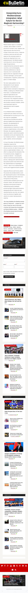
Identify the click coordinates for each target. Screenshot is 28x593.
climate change (13, 225)
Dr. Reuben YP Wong (13, 414)
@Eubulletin (10, 25)
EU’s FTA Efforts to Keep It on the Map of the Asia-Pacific (16, 427)
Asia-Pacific (7, 401)
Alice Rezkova (13, 421)
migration (19, 227)
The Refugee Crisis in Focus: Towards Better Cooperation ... (11, 584)
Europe (10, 227)
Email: (15, 264)
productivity (10, 228)
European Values (7, 581)
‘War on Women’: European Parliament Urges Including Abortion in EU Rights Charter (13, 357)
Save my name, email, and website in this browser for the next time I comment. (13, 272)
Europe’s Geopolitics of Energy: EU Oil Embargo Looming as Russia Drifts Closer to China (13, 455)
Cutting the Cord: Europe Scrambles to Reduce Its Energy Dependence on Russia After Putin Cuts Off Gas (16, 474)
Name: (4, 264)
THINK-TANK (15, 232)
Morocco (5, 228)
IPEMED (14, 227)
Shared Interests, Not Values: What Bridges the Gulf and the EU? (13, 301)
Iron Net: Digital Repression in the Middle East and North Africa (16, 310)
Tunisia (9, 230)
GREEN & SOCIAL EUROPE (10, 345)
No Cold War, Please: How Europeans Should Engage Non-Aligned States (16, 327)
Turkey (12, 230)
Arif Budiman (13, 429)
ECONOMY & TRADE (9, 443)
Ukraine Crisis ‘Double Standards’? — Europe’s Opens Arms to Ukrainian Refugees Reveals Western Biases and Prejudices (16, 367)
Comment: (5, 258)
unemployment (18, 230)
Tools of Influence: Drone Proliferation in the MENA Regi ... (12, 246)
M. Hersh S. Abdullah (15, 436)
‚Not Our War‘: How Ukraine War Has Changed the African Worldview (16, 335)
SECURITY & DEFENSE (9, 499)
